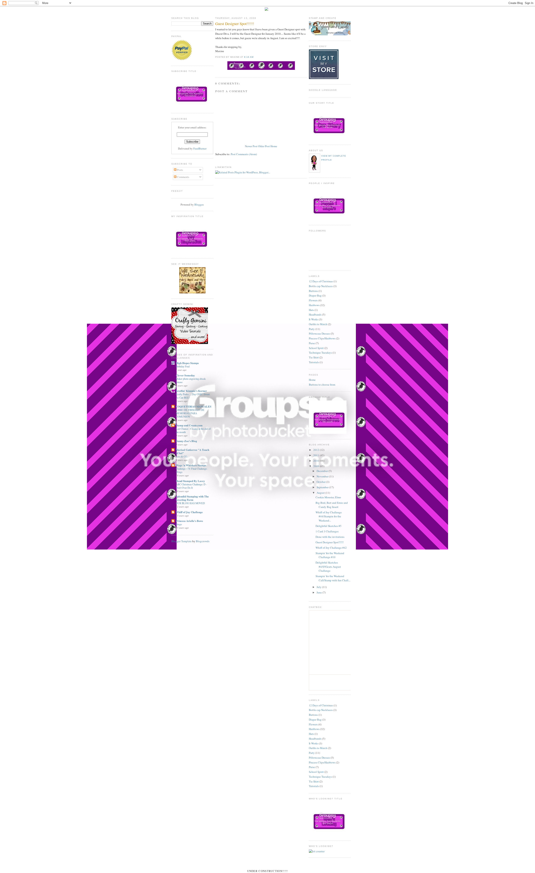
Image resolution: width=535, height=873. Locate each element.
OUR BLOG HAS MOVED (190, 503)
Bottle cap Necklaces (321, 286)
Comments (182, 177)
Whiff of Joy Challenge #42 (331, 548)
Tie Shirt (314, 357)
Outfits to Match (318, 324)
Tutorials (314, 362)
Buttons (313, 291)
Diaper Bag (315, 295)
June (319, 592)
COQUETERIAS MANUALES (193, 406)
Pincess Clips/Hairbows (322, 338)
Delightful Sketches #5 (328, 526)
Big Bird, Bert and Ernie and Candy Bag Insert (332, 505)
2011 (316, 455)
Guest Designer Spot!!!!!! (234, 23)
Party (312, 329)
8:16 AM (248, 57)
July (319, 587)
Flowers (313, 300)
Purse (312, 343)
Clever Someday (185, 375)
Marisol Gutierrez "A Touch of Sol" (192, 451)
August (321, 493)
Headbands (315, 314)
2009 (316, 466)
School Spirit (316, 348)
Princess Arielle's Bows (189, 521)
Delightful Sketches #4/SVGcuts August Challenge (328, 567)
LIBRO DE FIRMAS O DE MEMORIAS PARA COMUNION (190, 413)
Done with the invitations (330, 537)
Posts (179, 170)
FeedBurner (199, 148)
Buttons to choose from (322, 384)
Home (273, 146)
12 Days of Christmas (321, 281)
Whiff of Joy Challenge (189, 512)
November (323, 476)
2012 (316, 450)
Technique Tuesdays (320, 352)
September (323, 487)
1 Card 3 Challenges (327, 531)
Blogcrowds (202, 541)
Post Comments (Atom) (244, 154)
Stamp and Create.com (189, 425)
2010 (316, 461)
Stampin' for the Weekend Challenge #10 (330, 555)
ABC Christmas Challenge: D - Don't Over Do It (191, 486)
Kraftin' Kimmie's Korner (191, 391)
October (321, 482)
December (323, 471)
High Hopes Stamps (187, 363)
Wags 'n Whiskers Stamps (191, 465)
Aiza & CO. (182, 456)
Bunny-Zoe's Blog (186, 441)
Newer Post (251, 146)
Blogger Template (181, 541)
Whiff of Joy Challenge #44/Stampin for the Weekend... (329, 516)
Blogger (198, 204)
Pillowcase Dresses (319, 333)
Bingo (179, 524)
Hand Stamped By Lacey (190, 481)
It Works (313, 319)
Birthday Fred (183, 366)
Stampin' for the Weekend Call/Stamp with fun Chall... (333, 578)
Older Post (264, 146)
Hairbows (314, 305)
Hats (311, 310)
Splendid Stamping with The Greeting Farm (192, 498)
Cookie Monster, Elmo (328, 497)
